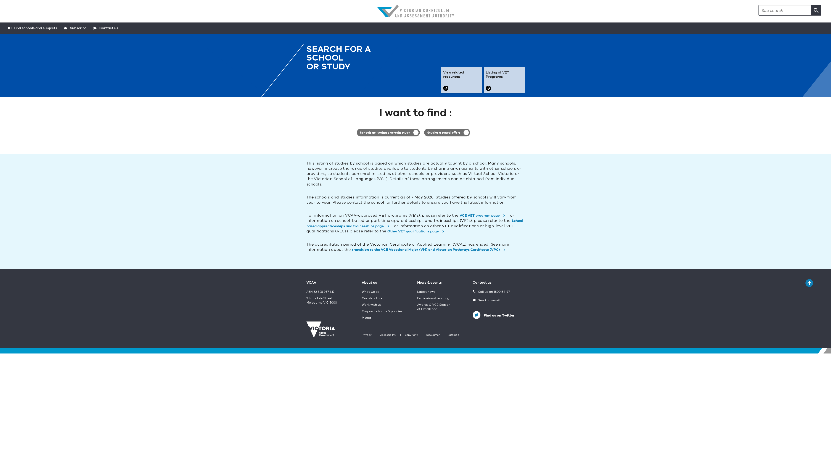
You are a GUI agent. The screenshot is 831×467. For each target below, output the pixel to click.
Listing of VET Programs (497, 75)
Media (366, 317)
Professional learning (433, 298)
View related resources (453, 75)
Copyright (411, 335)
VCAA (311, 283)
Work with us (371, 304)
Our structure (372, 298)
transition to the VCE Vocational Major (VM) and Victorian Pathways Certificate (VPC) (426, 250)
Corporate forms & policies (382, 311)
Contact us (482, 283)
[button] (816, 10)
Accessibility (388, 335)
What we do (371, 291)
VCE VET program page (480, 216)
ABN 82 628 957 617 (320, 291)
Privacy (367, 335)
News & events (429, 283)
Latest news (426, 291)
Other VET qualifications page (413, 231)
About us (369, 283)
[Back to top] (809, 283)
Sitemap (453, 335)
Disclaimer (433, 335)
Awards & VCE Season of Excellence (433, 307)
